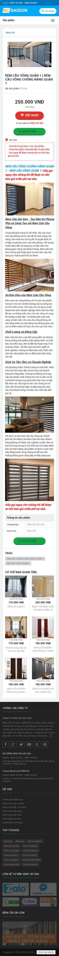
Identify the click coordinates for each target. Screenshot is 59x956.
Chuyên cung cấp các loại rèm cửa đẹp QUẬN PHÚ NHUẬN (16, 649)
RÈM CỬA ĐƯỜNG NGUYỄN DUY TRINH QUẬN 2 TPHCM (43, 649)
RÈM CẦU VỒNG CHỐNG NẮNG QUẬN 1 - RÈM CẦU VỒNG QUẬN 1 (29, 168)
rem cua (8, 841)
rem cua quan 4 (30, 864)
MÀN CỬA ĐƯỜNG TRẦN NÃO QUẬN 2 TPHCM (16, 690)
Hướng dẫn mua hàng (12, 822)
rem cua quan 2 (30, 850)
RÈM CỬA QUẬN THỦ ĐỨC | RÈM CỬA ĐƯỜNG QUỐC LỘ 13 (43, 690)
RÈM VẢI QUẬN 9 (16, 606)
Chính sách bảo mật (11, 814)
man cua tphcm (30, 845)
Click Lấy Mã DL (46, 952)
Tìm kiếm (49, 11)
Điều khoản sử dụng (11, 818)
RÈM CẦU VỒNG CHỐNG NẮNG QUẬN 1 (25, 558)
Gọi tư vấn (29, 131)
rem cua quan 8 (11, 859)
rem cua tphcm (35, 841)
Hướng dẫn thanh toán (12, 799)
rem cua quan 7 (11, 855)
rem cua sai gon (11, 845)
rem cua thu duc (11, 864)
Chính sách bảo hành (12, 811)
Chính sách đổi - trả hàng (14, 807)
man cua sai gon (11, 850)
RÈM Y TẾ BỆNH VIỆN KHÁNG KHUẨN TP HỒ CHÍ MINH (43, 608)
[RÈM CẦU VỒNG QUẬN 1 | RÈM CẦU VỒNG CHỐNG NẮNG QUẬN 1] (29, 54)
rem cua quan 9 (29, 855)
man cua (20, 841)
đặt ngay (32, 115)
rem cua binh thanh (31, 859)
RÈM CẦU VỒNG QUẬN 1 (18, 563)
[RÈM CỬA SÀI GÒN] (14, 11)
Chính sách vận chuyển (13, 803)
